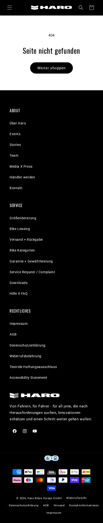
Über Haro (18, 123)
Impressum (19, 324)
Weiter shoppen (51, 68)
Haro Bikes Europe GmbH (45, 498)
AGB (13, 334)
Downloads (19, 283)
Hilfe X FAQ (19, 293)
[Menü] (9, 7)
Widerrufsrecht (76, 498)
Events (15, 134)
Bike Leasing (20, 229)
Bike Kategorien (22, 250)
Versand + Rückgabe (26, 239)
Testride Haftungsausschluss (33, 367)
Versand (59, 505)
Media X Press (21, 166)
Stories (15, 145)
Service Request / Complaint (32, 272)
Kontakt (16, 188)
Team (14, 155)
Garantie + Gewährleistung (31, 261)
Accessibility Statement (28, 377)
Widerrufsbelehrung (25, 356)
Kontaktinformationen (84, 505)
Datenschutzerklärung (28, 345)
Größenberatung (23, 218)
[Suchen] (81, 7)
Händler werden (22, 177)
